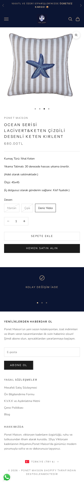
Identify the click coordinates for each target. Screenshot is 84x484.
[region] (42, 285)
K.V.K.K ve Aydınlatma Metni (22, 401)
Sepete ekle (42, 236)
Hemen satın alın (42, 248)
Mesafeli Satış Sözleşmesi (20, 388)
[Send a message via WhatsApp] (7, 477)
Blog (7, 414)
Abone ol (18, 365)
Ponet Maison (16, 117)
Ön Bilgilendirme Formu (19, 394)
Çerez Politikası (13, 408)
